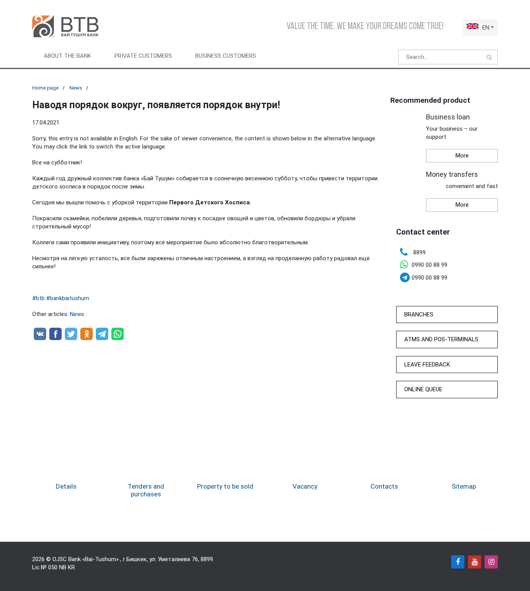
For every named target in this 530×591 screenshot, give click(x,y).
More (462, 155)
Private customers (143, 55)
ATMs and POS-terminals (441, 339)
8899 (207, 559)
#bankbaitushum (67, 298)
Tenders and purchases (146, 490)
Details (66, 486)
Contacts (384, 486)
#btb (38, 298)
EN (485, 27)
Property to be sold (225, 486)
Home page (45, 88)
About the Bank (67, 55)
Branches (418, 314)
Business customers (225, 55)
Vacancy (305, 486)
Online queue (423, 389)
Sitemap (464, 486)
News (75, 88)
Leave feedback (427, 364)
